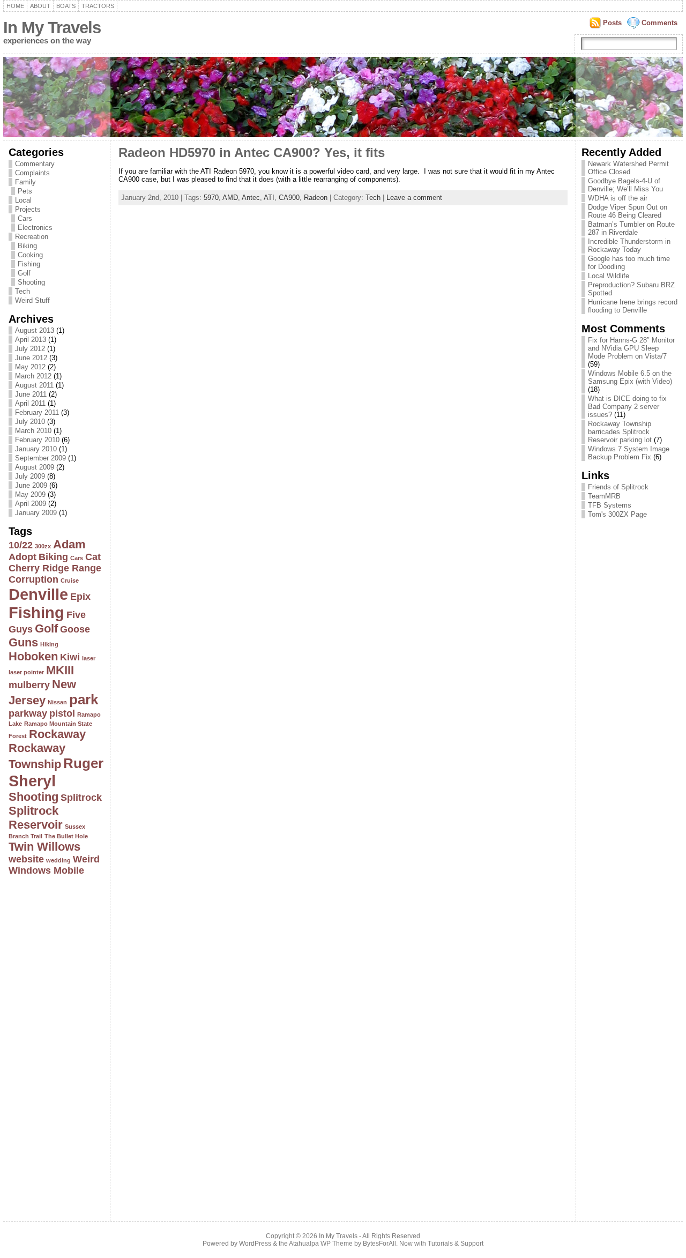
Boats (66, 6)
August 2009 (34, 467)
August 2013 (34, 330)
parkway (28, 713)
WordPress (255, 1243)
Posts (612, 23)
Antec (251, 197)
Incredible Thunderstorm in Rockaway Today (629, 245)
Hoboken (33, 656)
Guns (23, 642)
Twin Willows (44, 846)
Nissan (57, 702)
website (26, 859)
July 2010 (30, 422)
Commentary (35, 164)
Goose (75, 629)
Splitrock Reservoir (36, 817)
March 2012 (33, 376)
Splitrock (81, 797)
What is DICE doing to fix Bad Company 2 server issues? (627, 406)
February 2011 (37, 412)
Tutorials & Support (455, 1243)
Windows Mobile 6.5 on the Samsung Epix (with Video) (630, 377)
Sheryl (32, 781)
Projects (28, 209)
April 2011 (30, 403)
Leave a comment (414, 197)
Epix (80, 596)
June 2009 (31, 485)
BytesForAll (379, 1243)
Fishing (29, 264)
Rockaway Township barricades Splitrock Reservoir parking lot (620, 432)
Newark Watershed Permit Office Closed (628, 168)
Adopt (22, 557)
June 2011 (31, 394)
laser (88, 658)
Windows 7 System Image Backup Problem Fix (628, 453)
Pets (25, 191)
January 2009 (36, 513)
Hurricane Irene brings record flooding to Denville (632, 306)
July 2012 (30, 349)
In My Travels (52, 27)
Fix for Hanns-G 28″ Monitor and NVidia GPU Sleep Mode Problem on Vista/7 (631, 348)
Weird (86, 859)
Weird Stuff (32, 300)
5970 (211, 197)
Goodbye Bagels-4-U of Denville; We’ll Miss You (625, 185)
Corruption (33, 579)
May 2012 (30, 367)
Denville (38, 594)
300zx (43, 546)
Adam (69, 544)
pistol (62, 713)
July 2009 (30, 476)
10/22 (21, 545)
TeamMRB (604, 496)
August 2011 (34, 385)
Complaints (32, 173)
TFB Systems (609, 505)
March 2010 (33, 431)
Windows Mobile (46, 870)
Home (15, 6)
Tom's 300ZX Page (617, 514)
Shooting (31, 282)
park (83, 699)
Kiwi (70, 657)
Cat (93, 557)
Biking (27, 246)
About (40, 6)
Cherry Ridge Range (55, 568)
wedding (58, 860)
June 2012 (31, 358)
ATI (269, 197)
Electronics (35, 228)
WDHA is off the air (617, 198)
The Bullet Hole (66, 836)
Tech (22, 291)
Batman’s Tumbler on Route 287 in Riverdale (631, 228)
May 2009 (30, 494)
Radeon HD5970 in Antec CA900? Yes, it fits (251, 153)
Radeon (315, 197)
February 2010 (37, 440)
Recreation (31, 237)
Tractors (97, 6)
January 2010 (36, 449)
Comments (659, 23)
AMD (230, 197)
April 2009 (30, 504)
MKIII (60, 670)
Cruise (70, 580)
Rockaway (57, 734)
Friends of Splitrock (618, 487)
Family (25, 182)
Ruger (83, 763)
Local (23, 200)
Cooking (30, 255)
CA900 (289, 197)
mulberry (29, 685)
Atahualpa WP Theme (321, 1243)
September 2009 (40, 458)
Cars (25, 218)
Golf (24, 273)
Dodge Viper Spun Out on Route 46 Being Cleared (627, 211)
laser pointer (26, 672)
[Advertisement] (51, 1045)
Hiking (49, 644)
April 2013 (30, 340)
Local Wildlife (608, 276)
